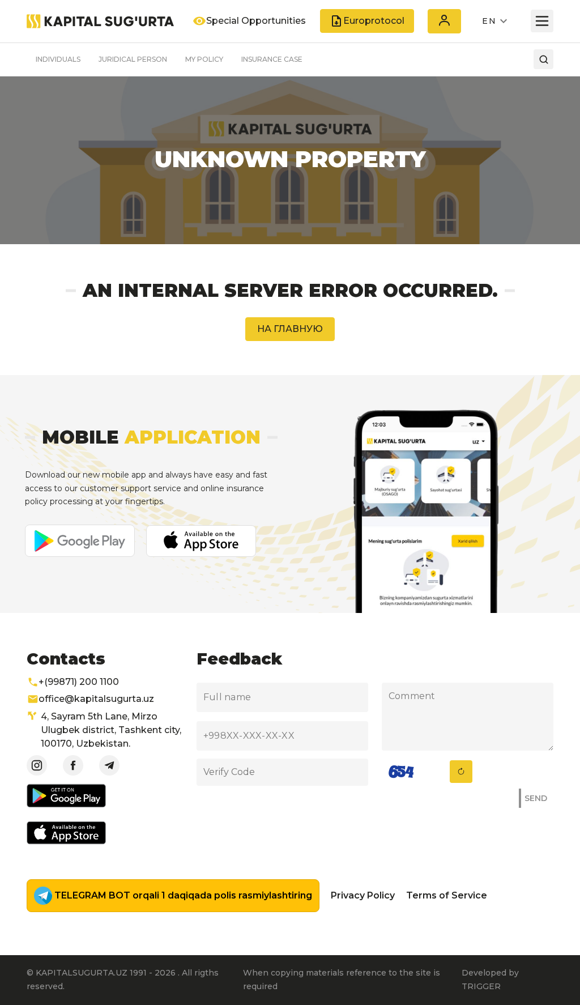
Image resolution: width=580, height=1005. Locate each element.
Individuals (58, 59)
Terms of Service (446, 895)
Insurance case (271, 59)
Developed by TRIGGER (490, 979)
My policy (204, 59)
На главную (290, 328)
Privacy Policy (363, 895)
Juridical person (133, 59)
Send (535, 798)
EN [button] (489, 21)
